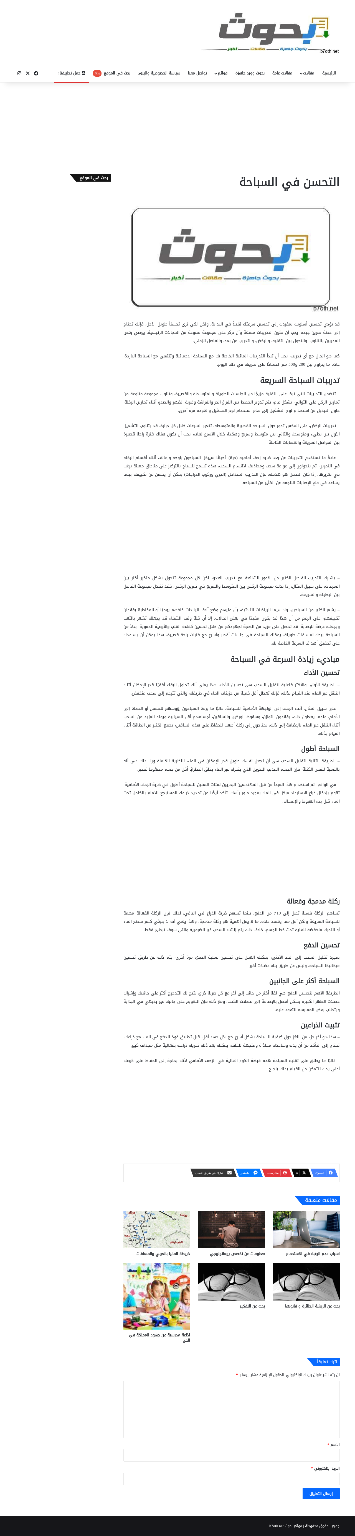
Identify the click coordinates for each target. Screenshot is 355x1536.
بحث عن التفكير (252, 1306)
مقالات (308, 73)
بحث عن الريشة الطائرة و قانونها (312, 1306)
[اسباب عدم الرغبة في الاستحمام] (306, 1229)
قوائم (222, 73)
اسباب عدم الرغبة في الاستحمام (313, 1253)
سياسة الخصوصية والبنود (159, 73)
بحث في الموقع (112, 73)
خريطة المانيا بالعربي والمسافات (163, 1253)
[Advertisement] (177, 127)
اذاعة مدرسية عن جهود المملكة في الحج (159, 1337)
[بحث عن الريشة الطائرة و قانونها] (306, 1282)
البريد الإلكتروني (325, 1468)
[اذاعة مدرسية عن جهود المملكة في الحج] (156, 1296)
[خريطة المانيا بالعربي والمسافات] (156, 1229)
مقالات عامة (282, 73)
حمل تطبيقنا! (70, 73)
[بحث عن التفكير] (231, 1282)
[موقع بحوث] (270, 32)
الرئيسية (329, 73)
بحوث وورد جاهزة (250, 73)
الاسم (334, 1444)
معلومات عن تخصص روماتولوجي (237, 1253)
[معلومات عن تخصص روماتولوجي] (231, 1229)
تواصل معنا (197, 73)
